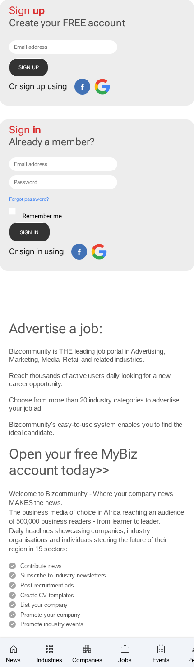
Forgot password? (28, 199)
